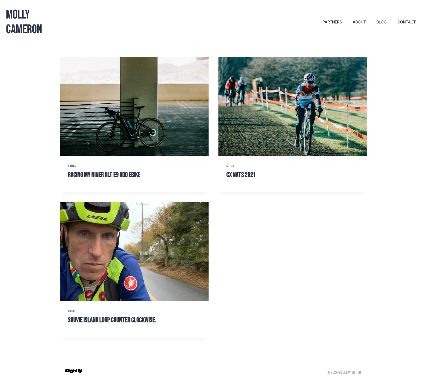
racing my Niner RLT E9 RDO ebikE (104, 175)
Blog (381, 22)
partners (332, 22)
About (359, 22)
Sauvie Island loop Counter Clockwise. (112, 320)
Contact (406, 22)
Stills (72, 166)
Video (71, 311)
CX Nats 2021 (241, 175)
